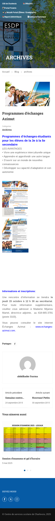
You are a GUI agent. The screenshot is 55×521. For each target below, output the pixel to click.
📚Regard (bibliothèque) (11, 17)
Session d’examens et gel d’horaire (21, 458)
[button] (24, 470)
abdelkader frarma (27, 376)
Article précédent (13, 392)
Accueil (6, 71)
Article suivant (43, 392)
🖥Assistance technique (37, 17)
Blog (17, 71)
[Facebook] (15, 344)
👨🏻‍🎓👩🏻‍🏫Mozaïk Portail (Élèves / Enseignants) (19, 12)
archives (28, 71)
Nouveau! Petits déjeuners (41, 399)
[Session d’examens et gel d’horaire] (27, 438)
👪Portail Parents (9, 8)
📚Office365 (28, 4)
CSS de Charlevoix (9, 4)
